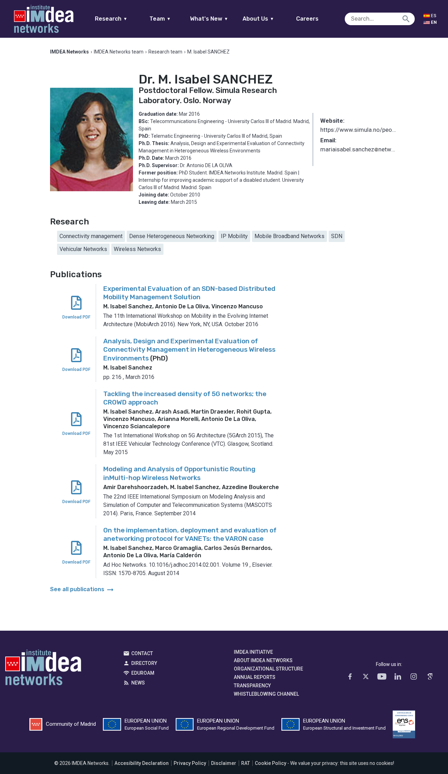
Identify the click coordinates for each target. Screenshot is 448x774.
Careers (307, 18)
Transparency (252, 685)
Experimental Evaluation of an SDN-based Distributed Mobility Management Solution (189, 293)
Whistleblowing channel (266, 694)
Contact (142, 653)
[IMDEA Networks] (44, 19)
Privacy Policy (190, 763)
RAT (245, 763)
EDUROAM (142, 673)
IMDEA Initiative (253, 652)
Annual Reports (254, 677)
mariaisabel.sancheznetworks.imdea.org (359, 150)
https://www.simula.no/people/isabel (359, 129)
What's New (209, 18)
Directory (144, 663)
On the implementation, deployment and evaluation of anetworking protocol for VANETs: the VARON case (189, 534)
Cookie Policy (270, 763)
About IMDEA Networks (263, 660)
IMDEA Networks (43, 669)
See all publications (82, 589)
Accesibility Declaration (141, 763)
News (138, 683)
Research (111, 18)
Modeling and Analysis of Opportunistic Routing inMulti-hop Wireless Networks (179, 473)
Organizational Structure (268, 669)
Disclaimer (223, 763)
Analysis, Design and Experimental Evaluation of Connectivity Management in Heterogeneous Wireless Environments (189, 349)
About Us (258, 18)
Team (160, 18)
